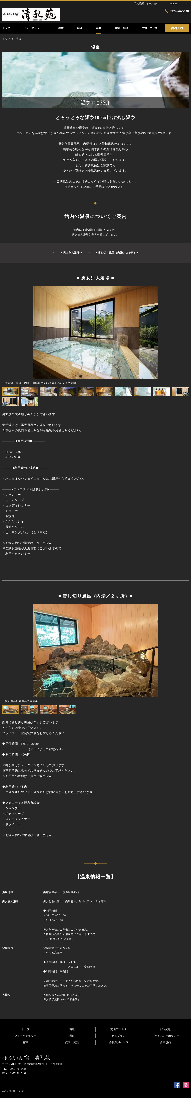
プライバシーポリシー (165, 1035)
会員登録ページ (118, 1042)
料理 (72, 1029)
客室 (25, 1042)
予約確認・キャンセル (146, 3)
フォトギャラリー (26, 1035)
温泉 (72, 1035)
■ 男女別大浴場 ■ (71, 252)
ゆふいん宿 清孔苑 (26, 1058)
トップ (25, 1029)
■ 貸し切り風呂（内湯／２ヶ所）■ (117, 252)
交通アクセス (118, 1029)
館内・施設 (72, 1042)
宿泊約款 (165, 1029)
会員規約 (165, 1042)
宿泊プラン (119, 1035)
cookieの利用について (13, 1091)
